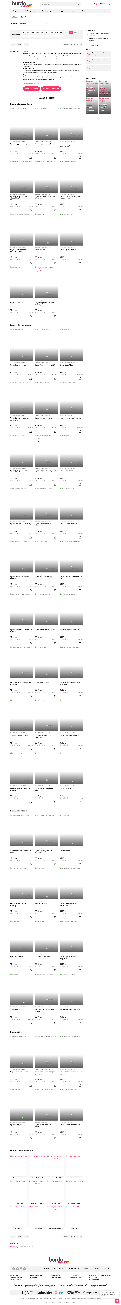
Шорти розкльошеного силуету (18, 905)
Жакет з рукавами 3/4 (43, 144)
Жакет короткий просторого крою (20, 852)
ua (105, 11)
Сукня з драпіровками (68, 250)
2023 (37, 32)
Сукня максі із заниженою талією (44, 789)
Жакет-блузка (15, 1009)
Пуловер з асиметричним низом (44, 1010)
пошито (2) (30, 153)
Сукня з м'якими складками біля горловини (70, 198)
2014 (23, 36)
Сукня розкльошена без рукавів (43, 1126)
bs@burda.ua (33, 1277)
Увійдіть (13, 1247)
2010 (42, 36)
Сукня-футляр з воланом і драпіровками (19, 198)
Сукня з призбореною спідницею (43, 525)
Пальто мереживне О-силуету (71, 418)
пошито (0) (30, 259)
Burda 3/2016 (13, 141)
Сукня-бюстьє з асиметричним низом (71, 578)
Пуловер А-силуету (17, 957)
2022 (42, 32)
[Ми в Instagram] (21, 1268)
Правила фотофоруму (45, 1298)
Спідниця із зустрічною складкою (43, 737)
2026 (23, 32)
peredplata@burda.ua (16, 1277)
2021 (47, 32)
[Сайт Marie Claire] (44, 1292)
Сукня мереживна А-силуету (20, 524)
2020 (52, 32)
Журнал (72, 11)
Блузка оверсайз (41, 904)
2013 (28, 36)
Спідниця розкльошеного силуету (44, 304)
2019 (56, 32)
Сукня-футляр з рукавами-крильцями (19, 419)
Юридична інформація (32, 1298)
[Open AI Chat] (117, 1301)
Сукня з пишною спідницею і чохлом (20, 789)
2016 (71, 32)
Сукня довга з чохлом (43, 683)
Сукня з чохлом (65, 788)
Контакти (22, 1298)
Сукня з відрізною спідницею (21, 144)
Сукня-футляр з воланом (19, 471)
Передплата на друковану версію (25, 1286)
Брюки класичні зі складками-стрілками (46, 1073)
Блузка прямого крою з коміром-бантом (18, 251)
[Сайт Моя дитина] (59, 1292)
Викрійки (16, 11)
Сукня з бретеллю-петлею (69, 735)
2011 (37, 36)
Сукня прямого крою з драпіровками (68, 905)
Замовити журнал (31, 88)
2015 (75, 32)
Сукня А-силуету (16, 1125)
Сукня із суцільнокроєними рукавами (70, 684)
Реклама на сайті (57, 1298)
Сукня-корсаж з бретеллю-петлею (19, 578)
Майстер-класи (30, 11)
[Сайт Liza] (27, 1292)
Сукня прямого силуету (43, 577)
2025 (28, 32)
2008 (52, 36)
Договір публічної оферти (94, 1298)
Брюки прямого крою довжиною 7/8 (67, 145)
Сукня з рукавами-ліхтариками (71, 1125)
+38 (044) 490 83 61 (75, 1277)
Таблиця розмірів (65, 1286)
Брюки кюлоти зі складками (70, 1009)
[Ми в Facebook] (13, 1268)
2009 (47, 36)
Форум (61, 11)
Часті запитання (81, 1286)
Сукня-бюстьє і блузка (18, 365)
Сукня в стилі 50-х (66, 471)
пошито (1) (55, 153)
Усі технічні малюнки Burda (31, 83)
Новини (84, 11)
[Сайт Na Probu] (90, 1292)
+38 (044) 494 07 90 (15, 1279)
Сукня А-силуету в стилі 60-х (45, 365)
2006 (61, 36)
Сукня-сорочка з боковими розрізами (69, 958)
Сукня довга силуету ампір (45, 630)
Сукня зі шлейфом (66, 365)
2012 (32, 36)
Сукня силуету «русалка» (44, 418)
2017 (66, 32)
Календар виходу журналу (47, 1286)
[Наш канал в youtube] (17, 1268)
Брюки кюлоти (40, 250)
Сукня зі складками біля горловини (44, 852)
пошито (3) (55, 259)
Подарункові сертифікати (98, 1286)
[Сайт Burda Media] (73, 1292)
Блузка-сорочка (65, 851)
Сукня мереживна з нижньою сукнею (21, 631)
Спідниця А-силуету (42, 957)
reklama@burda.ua (56, 1277)
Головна (12, 19)
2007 (56, 36)
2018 (61, 32)
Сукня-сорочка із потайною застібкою (45, 198)
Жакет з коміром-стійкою (19, 735)
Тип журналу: (14, 24)
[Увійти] (109, 4)
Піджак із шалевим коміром (20, 1072)
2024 (32, 32)
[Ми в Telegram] (24, 1268)
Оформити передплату (51, 88)
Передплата (67, 1298)
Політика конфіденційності (79, 1298)
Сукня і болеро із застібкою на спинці (71, 1073)
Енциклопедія (47, 11)
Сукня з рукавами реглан (69, 524)
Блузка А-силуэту (16, 303)
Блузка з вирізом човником (70, 630)
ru (107, 11)
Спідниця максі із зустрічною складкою (20, 684)
